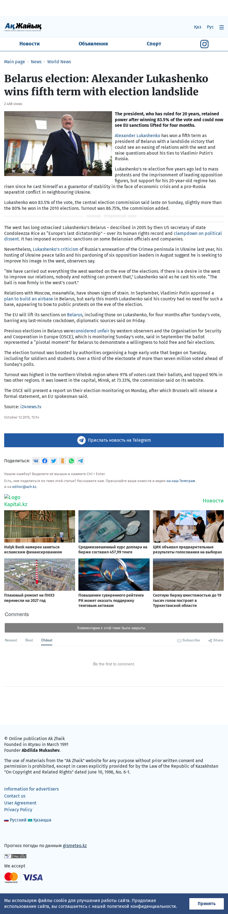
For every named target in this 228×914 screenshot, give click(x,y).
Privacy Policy (18, 809)
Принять (206, 903)
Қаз (197, 27)
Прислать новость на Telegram (119, 440)
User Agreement (20, 803)
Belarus (74, 314)
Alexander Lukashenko (137, 135)
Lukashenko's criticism (55, 249)
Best (29, 640)
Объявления (93, 44)
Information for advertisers (31, 789)
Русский (18, 820)
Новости (29, 44)
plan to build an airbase (28, 299)
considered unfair (91, 331)
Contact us (14, 796)
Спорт (154, 44)
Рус (210, 27)
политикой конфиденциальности (141, 906)
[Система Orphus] (15, 856)
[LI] (16, 834)
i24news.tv (30, 406)
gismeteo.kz (75, 845)
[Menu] (221, 27)
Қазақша (42, 820)
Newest (11, 640)
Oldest (46, 640)
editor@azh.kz (24, 487)
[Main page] (23, 27)
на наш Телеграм (181, 481)
